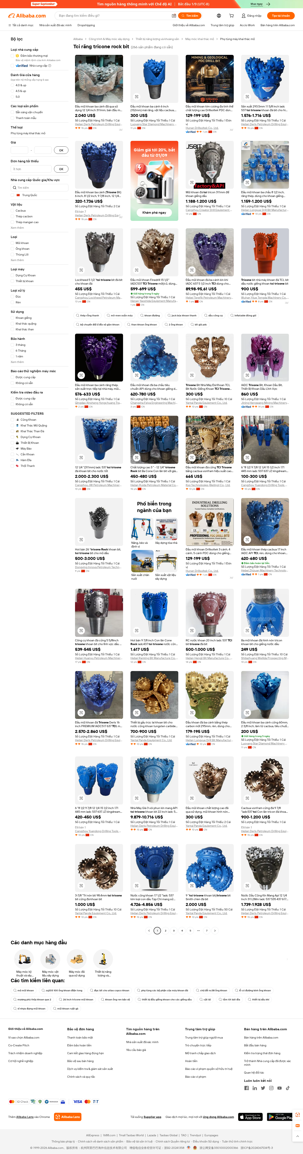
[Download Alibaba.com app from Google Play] (281, 1117)
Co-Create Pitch (18, 1045)
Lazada (151, 1135)
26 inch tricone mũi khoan (78, 999)
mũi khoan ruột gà (67, 1008)
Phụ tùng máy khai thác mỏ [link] (237, 39)
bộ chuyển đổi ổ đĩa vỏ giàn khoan (99, 324)
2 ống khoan (176, 324)
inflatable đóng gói (245, 315)
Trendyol (195, 1135)
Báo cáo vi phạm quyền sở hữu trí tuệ (209, 1068)
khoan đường (152, 315)
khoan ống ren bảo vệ (117, 999)
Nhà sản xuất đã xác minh (142, 1042)
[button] (173, 15)
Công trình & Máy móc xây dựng (109, 39)
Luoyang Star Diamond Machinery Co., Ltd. (154, 124)
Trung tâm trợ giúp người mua (204, 1037)
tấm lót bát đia (231, 999)
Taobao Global (168, 1135)
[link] (297, 1114)
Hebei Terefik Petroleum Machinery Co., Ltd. (210, 297)
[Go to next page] (215, 930)
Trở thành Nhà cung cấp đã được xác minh (267, 1062)
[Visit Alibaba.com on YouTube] (279, 1088)
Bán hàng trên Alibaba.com (261, 1037)
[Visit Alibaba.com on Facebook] (246, 1088)
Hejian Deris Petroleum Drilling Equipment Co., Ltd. (99, 124)
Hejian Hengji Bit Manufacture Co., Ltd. (210, 658)
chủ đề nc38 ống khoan (213, 990)
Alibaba (78, 39)
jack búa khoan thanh (184, 315)
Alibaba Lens (25, 1117)
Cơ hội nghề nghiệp (20, 1061)
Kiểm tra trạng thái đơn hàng (262, 1053)
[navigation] (39, 485)
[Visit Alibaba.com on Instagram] (271, 1088)
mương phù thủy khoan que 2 (34, 999)
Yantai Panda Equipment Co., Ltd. (206, 402)
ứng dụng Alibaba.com (218, 1117)
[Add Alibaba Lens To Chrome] (67, 1117)
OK (61, 150)
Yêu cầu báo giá (136, 1050)
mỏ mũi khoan (26, 990)
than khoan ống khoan (144, 324)
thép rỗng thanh (89, 315)
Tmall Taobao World (131, 1135)
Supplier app (152, 1117)
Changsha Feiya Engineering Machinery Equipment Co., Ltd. (154, 402)
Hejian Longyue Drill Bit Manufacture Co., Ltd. (265, 210)
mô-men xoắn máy (122, 315)
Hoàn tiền (191, 1061)
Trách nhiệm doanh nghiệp (25, 1053)
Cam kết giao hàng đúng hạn (85, 1053)
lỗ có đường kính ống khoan (255, 990)
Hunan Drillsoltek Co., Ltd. (202, 128)
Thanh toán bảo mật (80, 1037)
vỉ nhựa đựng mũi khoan (31, 1008)
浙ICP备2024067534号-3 (257, 1147)
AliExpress (92, 1135)
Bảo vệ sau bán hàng (80, 1061)
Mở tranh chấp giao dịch (200, 1053)
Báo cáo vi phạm (195, 1076)
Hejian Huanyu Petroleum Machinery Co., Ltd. (99, 658)
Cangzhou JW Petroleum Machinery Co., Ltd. (99, 485)
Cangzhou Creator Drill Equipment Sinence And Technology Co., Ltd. (210, 210)
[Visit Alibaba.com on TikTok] (287, 1088)
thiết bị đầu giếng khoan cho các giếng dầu (167, 999)
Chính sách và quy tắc (81, 1076)
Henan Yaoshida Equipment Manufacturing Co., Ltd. (154, 301)
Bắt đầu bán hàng (255, 1045)
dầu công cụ (215, 315)
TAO (183, 1135)
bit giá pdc (201, 324)
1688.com (109, 1135)
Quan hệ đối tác (254, 1072)
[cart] (232, 16)
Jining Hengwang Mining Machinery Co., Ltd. (265, 402)
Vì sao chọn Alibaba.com (23, 1037)
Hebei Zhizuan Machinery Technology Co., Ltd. (265, 570)
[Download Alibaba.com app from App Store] (250, 1117)
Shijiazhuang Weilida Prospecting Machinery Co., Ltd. (265, 658)
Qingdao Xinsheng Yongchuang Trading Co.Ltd (99, 402)
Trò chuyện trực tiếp (198, 1045)
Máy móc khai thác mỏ (199, 39)
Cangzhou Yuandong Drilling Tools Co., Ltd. (265, 485)
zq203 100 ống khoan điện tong (64, 990)
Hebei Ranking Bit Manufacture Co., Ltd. (154, 658)
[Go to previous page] (149, 930)
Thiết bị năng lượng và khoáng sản (157, 39)
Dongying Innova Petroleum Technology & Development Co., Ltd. (99, 567)
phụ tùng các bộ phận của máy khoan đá (164, 990)
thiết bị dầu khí (260, 999)
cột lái (207, 999)
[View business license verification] (189, 1148)
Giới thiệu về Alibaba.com (25, 1028)
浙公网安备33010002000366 (219, 1147)
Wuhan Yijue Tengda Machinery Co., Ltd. (265, 297)
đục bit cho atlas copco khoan (111, 990)
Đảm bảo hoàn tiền (79, 1045)
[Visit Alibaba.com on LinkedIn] (254, 1088)
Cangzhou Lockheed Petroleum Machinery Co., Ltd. (99, 297)
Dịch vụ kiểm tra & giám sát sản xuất (90, 1068)
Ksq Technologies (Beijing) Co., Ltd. (208, 485)
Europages (211, 1135)
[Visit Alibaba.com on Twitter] (263, 1088)
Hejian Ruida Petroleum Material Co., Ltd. (154, 485)
